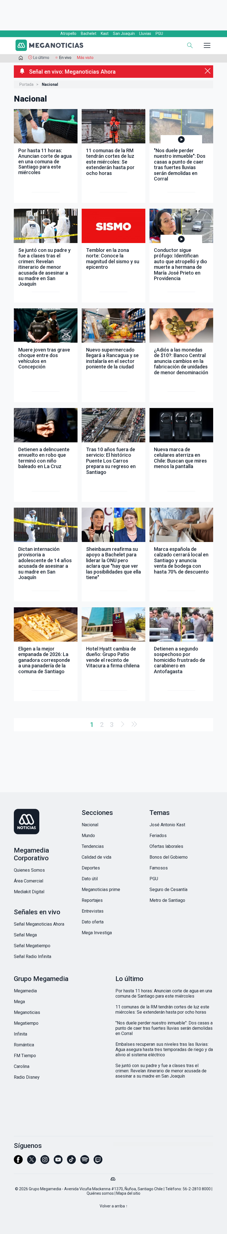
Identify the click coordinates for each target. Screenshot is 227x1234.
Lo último (41, 57)
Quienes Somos (29, 870)
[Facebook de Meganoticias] (18, 1162)
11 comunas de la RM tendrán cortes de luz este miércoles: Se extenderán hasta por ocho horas (162, 1009)
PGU (159, 33)
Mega (19, 1001)
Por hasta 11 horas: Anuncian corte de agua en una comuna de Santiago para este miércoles (163, 993)
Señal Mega (25, 935)
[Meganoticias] (52, 46)
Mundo (88, 835)
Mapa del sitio (128, 1193)
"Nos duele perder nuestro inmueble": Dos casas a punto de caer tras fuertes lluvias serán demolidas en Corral (164, 1028)
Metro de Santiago (167, 900)
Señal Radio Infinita (32, 956)
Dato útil (90, 878)
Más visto (85, 57)
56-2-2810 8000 (197, 1189)
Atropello (68, 33)
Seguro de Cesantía (168, 889)
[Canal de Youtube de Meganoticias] (58, 1162)
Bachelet (88, 33)
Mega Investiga (97, 932)
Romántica (24, 1044)
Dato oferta (93, 922)
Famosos (158, 868)
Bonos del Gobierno (168, 857)
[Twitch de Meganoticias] (98, 1162)
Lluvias (145, 33)
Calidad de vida (96, 857)
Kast (105, 33)
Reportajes (92, 900)
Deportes (91, 868)
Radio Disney (27, 1077)
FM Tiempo (25, 1055)
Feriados (158, 835)
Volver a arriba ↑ (114, 1206)
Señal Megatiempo (32, 945)
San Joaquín (124, 33)
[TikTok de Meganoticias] (71, 1162)
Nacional (90, 824)
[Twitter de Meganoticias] (31, 1162)
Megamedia (25, 990)
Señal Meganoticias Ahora (39, 924)
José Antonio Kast (167, 824)
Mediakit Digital (29, 891)
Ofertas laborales (166, 846)
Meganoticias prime (101, 889)
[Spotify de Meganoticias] (84, 1162)
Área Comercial (28, 881)
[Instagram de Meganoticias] (44, 1162)
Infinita (20, 1034)
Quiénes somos (100, 1193)
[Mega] (113, 1177)
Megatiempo (26, 1023)
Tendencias (93, 846)
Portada (26, 84)
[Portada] (20, 59)
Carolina (21, 1066)
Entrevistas (93, 911)
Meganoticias (27, 1012)
